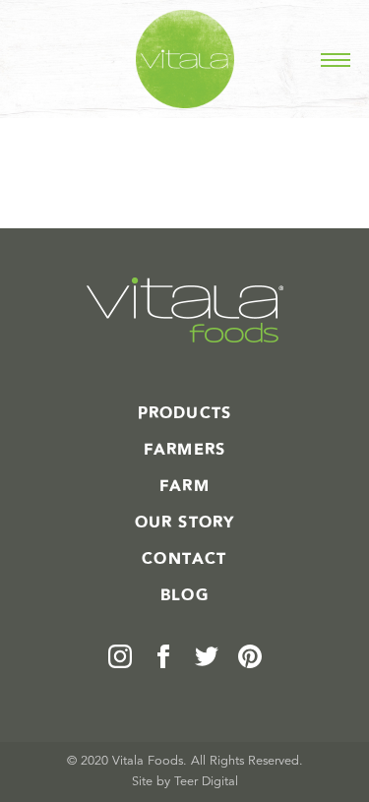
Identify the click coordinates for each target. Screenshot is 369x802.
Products (185, 413)
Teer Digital (206, 781)
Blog (184, 595)
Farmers (184, 450)
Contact (184, 559)
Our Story (185, 522)
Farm (184, 486)
